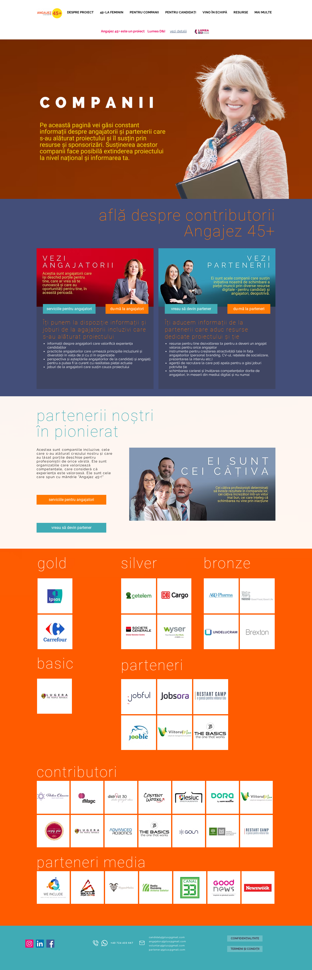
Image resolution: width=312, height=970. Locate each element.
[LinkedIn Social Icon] (40, 944)
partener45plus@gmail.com (167, 949)
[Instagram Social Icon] (29, 944)
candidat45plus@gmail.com (167, 937)
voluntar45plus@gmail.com (167, 945)
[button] (145, 12)
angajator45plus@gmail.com (167, 941)
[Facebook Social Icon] (50, 944)
